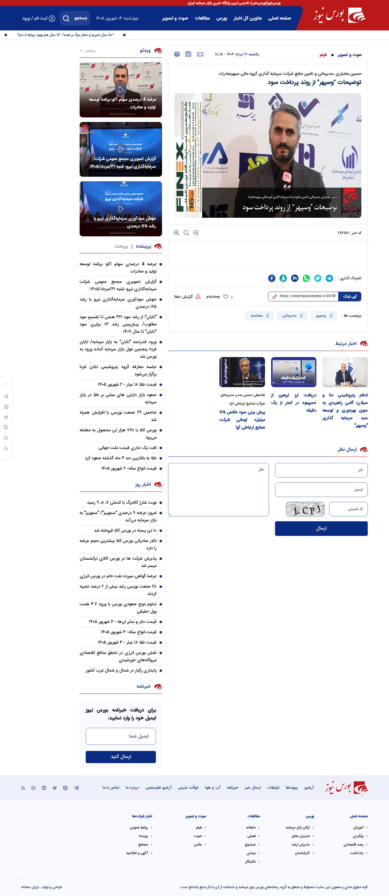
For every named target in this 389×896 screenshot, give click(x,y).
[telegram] (329, 278)
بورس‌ (221, 18)
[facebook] (272, 278)
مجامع (143, 845)
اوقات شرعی (188, 787)
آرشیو (309, 787)
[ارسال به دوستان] (200, 54)
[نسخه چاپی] (177, 54)
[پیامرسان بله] (44, 787)
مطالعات (202, 18)
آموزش (358, 828)
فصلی (251, 836)
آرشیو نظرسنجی (158, 787)
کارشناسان (302, 853)
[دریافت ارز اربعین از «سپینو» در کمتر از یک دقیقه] (293, 372)
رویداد (143, 836)
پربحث (121, 246)
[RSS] (23, 787)
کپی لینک (350, 296)
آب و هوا (212, 787)
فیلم (323, 55)
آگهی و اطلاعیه (137, 853)
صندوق (250, 845)
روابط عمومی (139, 828)
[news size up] (176, 232)
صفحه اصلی (279, 18)
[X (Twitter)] (54, 787)
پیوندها (292, 787)
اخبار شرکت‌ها (142, 816)
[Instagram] (65, 787)
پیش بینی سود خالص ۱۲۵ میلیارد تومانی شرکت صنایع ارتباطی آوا (242, 420)
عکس (198, 845)
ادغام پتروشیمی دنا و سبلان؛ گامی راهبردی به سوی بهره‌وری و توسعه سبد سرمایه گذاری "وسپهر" (345, 410)
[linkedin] (295, 278)
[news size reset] (185, 232)
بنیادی (251, 853)
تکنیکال (250, 862)
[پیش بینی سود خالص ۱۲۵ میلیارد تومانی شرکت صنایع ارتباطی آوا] (242, 372)
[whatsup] (306, 278)
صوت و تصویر (175, 18)
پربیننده (143, 246)
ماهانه (251, 828)
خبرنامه (232, 787)
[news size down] (195, 232)
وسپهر (321, 315)
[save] (188, 54)
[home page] (339, 15)
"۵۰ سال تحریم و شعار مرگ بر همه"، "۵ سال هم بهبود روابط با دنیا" (73, 35)
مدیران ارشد (300, 845)
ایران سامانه (30, 887)
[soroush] (283, 278)
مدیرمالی (290, 315)
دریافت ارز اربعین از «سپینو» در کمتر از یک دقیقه (293, 403)
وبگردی (358, 836)
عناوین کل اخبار (248, 18)
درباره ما (132, 787)
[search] (66, 18)
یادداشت (356, 853)
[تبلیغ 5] (267, 259)
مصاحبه (257, 315)
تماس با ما (111, 787)
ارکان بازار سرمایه (298, 828)
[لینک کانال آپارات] (33, 787)
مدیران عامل (300, 836)
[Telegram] (76, 787)
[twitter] (318, 278)
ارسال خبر (253, 787)
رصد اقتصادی (353, 845)
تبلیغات (273, 787)
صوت (198, 836)
